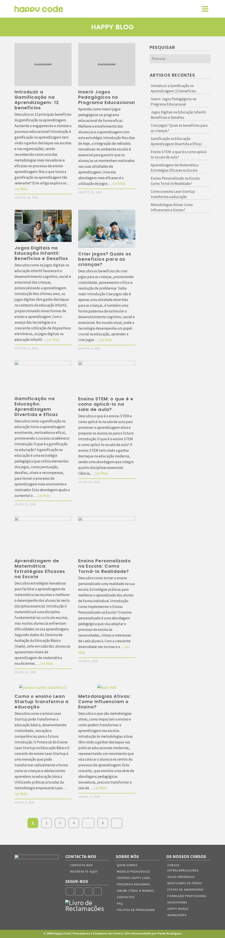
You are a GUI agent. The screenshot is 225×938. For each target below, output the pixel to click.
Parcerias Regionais (133, 884)
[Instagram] (79, 891)
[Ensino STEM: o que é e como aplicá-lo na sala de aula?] (106, 377)
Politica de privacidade (136, 910)
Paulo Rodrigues (170, 933)
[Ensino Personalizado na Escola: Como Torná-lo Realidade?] (106, 535)
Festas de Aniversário (185, 890)
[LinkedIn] (97, 891)
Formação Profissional (187, 896)
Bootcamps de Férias (184, 883)
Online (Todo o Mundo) (135, 891)
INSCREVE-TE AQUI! (84, 871)
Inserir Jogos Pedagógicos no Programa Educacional (173, 102)
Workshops (177, 915)
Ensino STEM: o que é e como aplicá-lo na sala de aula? (179, 154)
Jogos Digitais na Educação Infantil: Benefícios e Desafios (178, 115)
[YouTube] (88, 891)
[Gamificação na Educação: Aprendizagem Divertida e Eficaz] (43, 377)
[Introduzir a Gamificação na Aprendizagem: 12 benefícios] (43, 64)
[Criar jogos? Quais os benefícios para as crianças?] (106, 229)
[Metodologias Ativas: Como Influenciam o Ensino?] (106, 687)
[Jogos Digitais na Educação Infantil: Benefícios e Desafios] (43, 226)
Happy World (178, 909)
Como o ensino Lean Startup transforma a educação (173, 194)
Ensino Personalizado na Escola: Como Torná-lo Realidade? (175, 181)
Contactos (126, 897)
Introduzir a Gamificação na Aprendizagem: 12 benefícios (173, 88)
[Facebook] (70, 891)
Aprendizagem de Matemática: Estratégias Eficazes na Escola (175, 168)
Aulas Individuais (181, 877)
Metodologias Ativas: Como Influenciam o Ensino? (172, 207)
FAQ (120, 903)
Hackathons (177, 902)
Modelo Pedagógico (133, 871)
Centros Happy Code (133, 878)
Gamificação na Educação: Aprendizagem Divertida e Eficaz (176, 141)
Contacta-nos (81, 865)
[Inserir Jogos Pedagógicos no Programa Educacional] (106, 64)
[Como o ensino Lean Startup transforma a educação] (43, 687)
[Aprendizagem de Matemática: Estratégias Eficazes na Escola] (43, 535)
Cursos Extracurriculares (183, 867)
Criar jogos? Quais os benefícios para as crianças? (179, 128)
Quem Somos (127, 865)
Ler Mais (21, 188)
